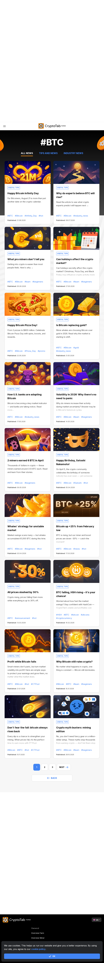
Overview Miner (38, 938)
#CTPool (35, 684)
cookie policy (38, 949)
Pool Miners (19, 83)
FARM (11, 72)
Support (17, 100)
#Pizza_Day (30, 351)
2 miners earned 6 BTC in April (25, 460)
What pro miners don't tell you (25, 259)
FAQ (14, 89)
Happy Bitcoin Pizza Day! (22, 325)
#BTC (10, 215)
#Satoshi (77, 483)
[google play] (45, 118)
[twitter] (32, 118)
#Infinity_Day (31, 215)
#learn (27, 281)
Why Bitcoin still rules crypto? (74, 661)
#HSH (59, 614)
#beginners (37, 281)
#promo (41, 351)
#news (76, 549)
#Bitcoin (19, 215)
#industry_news (80, 215)
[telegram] (25, 118)
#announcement (22, 618)
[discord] (39, 118)
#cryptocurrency (64, 618)
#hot (41, 215)
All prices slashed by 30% (23, 592)
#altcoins (85, 614)
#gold (76, 347)
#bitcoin (75, 614)
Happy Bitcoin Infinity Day (23, 193)
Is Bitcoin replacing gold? (71, 325)
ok (53, 956)
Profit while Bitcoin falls (21, 661)
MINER (15, 77)
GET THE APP (61, 118)
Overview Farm (37, 933)
